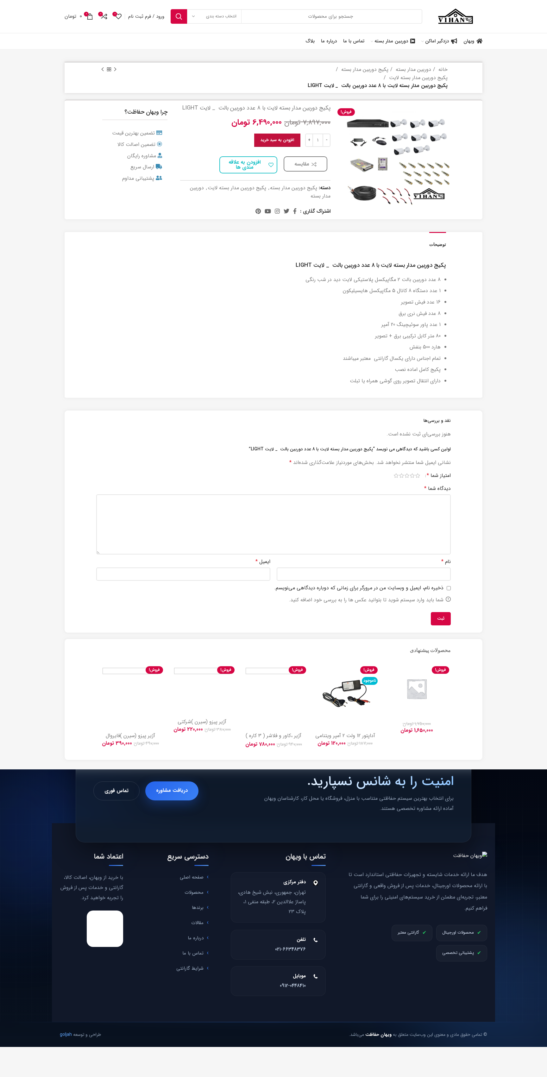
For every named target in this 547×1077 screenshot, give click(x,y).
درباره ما (196, 938)
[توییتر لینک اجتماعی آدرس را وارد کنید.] (286, 211)
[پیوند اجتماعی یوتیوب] (268, 211)
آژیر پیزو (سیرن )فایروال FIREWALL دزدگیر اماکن (130, 738)
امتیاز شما (439, 475)
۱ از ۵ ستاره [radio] (417, 475)
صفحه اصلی (192, 877)
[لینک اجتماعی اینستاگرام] (277, 211)
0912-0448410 (293, 986)
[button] (387, 686)
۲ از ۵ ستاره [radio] (412, 475)
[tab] (437, 241)
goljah (66, 1034)
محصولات (194, 892)
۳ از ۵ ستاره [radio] (407, 475)
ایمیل (262, 562)
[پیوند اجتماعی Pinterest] (258, 211)
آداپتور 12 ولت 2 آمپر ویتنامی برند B (345, 738)
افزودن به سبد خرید (277, 140)
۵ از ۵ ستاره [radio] (396, 475)
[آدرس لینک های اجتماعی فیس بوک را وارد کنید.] (295, 211)
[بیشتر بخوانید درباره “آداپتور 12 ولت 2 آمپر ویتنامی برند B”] (316, 686)
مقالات (197, 923)
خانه (442, 69)
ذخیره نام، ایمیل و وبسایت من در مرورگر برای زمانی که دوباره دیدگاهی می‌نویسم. (358, 588)
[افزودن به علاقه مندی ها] (387, 672)
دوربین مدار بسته (412, 69)
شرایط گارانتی (190, 968)
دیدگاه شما (437, 488)
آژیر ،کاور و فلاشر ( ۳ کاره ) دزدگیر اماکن (273, 738)
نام (446, 562)
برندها (198, 907)
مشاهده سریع (387, 700)
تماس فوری (116, 791)
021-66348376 (290, 949)
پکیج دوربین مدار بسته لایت (417, 78)
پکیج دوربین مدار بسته (364, 69)
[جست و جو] (179, 16)
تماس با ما (193, 953)
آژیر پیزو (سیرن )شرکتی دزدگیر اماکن (202, 724)
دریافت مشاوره (172, 790)
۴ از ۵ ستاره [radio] (401, 475)
